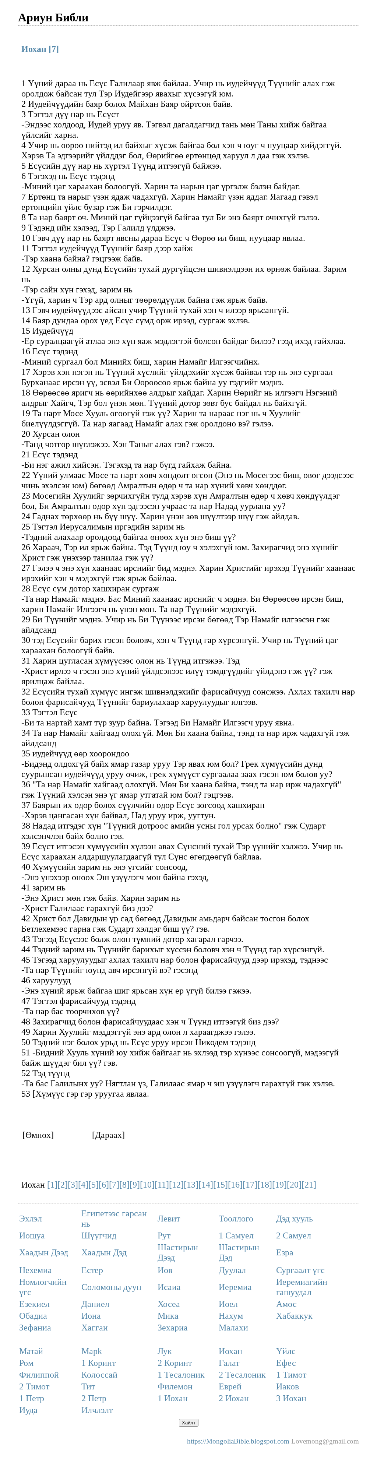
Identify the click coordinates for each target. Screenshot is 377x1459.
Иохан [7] (40, 49)
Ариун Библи (53, 16)
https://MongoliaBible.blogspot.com (238, 1441)
